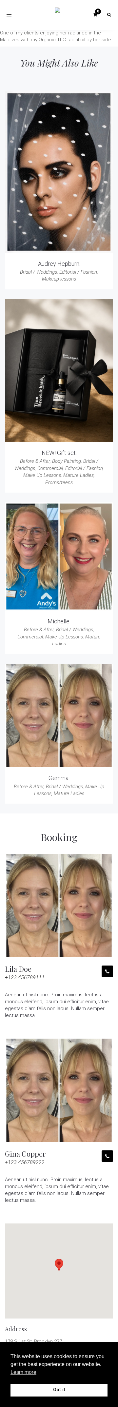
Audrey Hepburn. (59, 263)
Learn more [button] (23, 1372)
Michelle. (59, 621)
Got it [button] (59, 1390)
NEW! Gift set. (59, 452)
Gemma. (59, 777)
